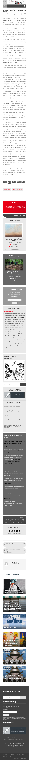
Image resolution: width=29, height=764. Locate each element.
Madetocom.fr (22, 758)
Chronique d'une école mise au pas (13, 449)
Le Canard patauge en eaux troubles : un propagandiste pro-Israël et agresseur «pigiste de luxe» (13, 411)
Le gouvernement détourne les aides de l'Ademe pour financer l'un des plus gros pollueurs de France (15, 315)
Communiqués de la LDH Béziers (12, 406)
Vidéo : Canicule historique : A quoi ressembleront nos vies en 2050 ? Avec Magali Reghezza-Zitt (14, 333)
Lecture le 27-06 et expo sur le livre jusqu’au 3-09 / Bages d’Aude (14, 239)
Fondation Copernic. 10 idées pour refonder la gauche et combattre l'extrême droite (13, 457)
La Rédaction (8, 14)
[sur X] (9, 182)
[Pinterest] (14, 182)
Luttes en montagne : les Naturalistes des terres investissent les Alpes (14, 273)
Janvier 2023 (7, 189)
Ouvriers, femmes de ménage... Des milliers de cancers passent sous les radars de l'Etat (14, 327)
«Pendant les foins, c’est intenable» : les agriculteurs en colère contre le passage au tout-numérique (14, 420)
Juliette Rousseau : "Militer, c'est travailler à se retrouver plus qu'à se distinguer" (13, 473)
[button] (5, 249)
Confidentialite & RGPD (14, 739)
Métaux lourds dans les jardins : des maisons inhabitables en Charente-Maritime (12, 426)
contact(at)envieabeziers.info (11, 738)
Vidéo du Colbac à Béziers (10, 416)
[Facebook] (5, 182)
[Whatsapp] (23, 182)
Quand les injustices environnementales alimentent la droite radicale (13, 503)
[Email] (19, 182)
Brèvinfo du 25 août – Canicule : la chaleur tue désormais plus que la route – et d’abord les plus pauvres (14, 207)
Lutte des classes (17, 189)
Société (24, 14)
